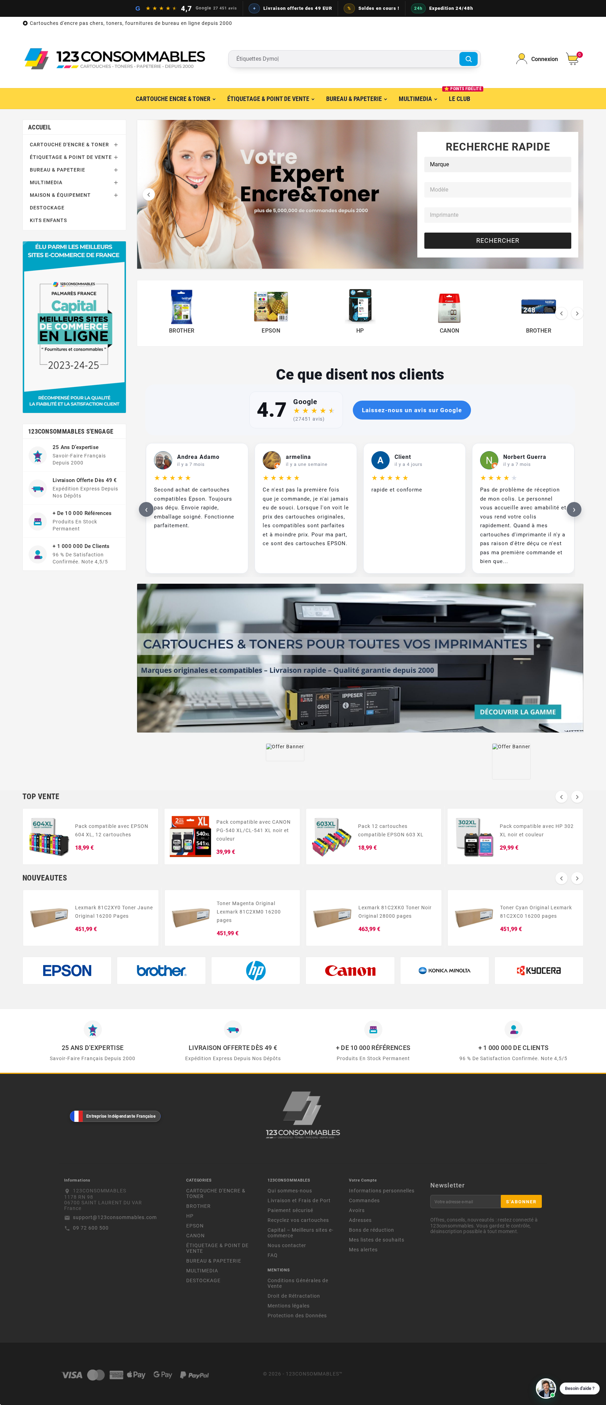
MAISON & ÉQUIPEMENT (60, 195)
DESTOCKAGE (47, 207)
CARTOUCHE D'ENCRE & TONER (69, 144)
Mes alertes (363, 1249)
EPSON (195, 1226)
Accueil (39, 127)
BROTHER (198, 1206)
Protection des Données (297, 1315)
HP (190, 1216)
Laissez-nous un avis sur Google (412, 410)
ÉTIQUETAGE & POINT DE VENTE (71, 157)
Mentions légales (289, 1306)
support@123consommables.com (115, 1217)
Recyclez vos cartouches (298, 1220)
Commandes (364, 1200)
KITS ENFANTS (48, 220)
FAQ (273, 1255)
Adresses (360, 1220)
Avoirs (357, 1210)
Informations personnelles (382, 1190)
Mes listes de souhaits (376, 1240)
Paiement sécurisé (290, 1210)
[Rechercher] (468, 59)
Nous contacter (287, 1245)
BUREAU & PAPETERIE (57, 170)
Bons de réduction (371, 1230)
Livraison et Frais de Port (299, 1200)
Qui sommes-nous (290, 1190)
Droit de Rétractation (294, 1296)
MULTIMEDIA (46, 182)
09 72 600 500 (91, 1228)
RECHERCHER (497, 240)
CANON (195, 1235)
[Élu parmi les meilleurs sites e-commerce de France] (74, 327)
